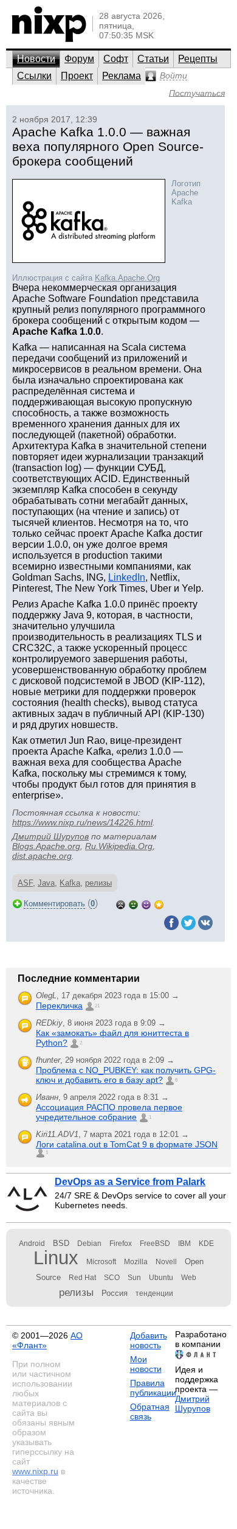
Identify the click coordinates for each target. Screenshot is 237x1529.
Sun (134, 1277)
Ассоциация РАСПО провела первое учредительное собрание (109, 1112)
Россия (114, 1293)
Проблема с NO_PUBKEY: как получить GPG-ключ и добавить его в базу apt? (126, 1075)
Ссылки (34, 76)
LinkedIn (126, 577)
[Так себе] (133, 903)
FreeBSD (155, 1243)
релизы (98, 882)
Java (46, 882)
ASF (25, 882)
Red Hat (82, 1277)
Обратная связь (150, 1411)
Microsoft (101, 1261)
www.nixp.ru (35, 1471)
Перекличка (59, 1005)
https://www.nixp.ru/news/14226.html (82, 822)
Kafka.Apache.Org (127, 277)
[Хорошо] (146, 903)
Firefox (120, 1243)
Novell (166, 1261)
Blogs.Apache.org (46, 846)
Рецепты (198, 59)
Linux (55, 1257)
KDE (206, 1243)
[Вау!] (158, 903)
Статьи (153, 59)
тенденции (154, 1293)
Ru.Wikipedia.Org (119, 846)
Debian (89, 1243)
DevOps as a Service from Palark (130, 1182)
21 (97, 1006)
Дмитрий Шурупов (50, 836)
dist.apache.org (42, 856)
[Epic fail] (120, 903)
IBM (184, 1243)
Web (188, 1277)
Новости (36, 59)
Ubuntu (161, 1277)
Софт (115, 59)
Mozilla (136, 1261)
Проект (77, 76)
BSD (61, 1243)
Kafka (70, 882)
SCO (112, 1277)
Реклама (121, 76)
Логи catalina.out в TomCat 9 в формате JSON (127, 1144)
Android (32, 1243)
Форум (79, 59)
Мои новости (146, 1364)
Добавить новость (148, 1340)
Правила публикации (153, 1388)
